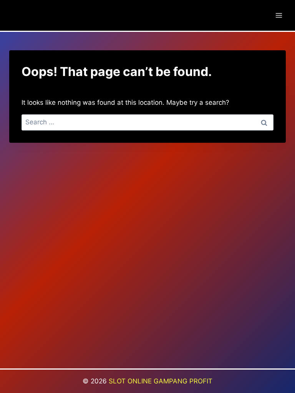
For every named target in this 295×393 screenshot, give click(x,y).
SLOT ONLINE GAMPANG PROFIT (160, 381)
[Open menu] (279, 15)
